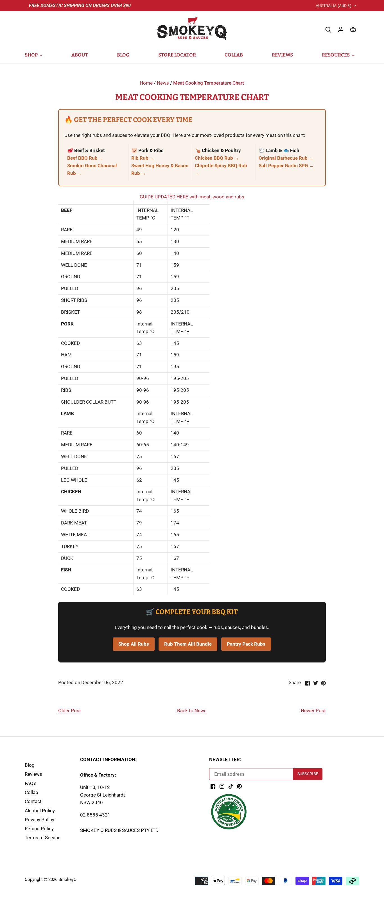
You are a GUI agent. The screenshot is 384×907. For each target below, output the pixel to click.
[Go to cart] (353, 29)
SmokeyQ (67, 879)
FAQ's (31, 783)
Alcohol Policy (40, 810)
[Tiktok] (230, 786)
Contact (33, 801)
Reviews (33, 774)
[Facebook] (213, 786)
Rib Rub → (142, 158)
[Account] (341, 29)
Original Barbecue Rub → (286, 158)
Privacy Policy (39, 819)
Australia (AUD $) (333, 5)
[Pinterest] (239, 786)
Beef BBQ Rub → (85, 158)
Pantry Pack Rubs (246, 644)
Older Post (69, 710)
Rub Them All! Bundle (188, 644)
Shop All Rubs (133, 644)
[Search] (328, 29)
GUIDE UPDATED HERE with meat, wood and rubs (192, 197)
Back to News (192, 710)
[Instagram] (222, 786)
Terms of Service (42, 837)
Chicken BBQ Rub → (217, 158)
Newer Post (313, 710)
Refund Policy (39, 828)
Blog (30, 765)
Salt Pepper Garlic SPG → (286, 165)
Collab (31, 792)
